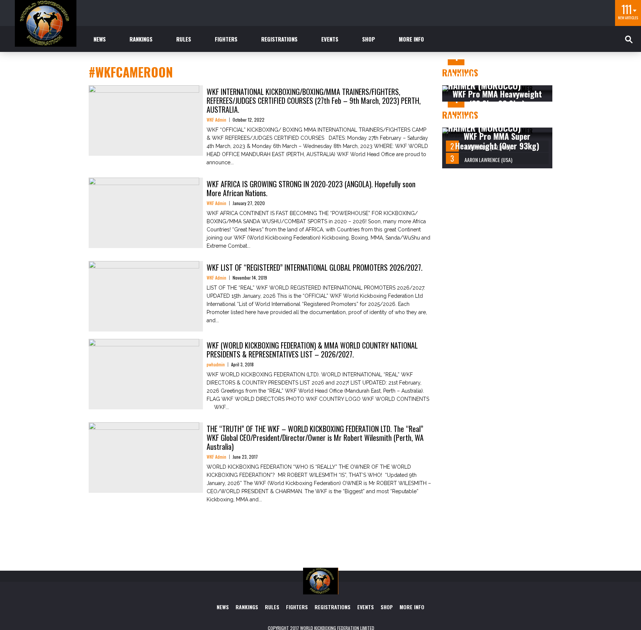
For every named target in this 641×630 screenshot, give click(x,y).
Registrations (279, 39)
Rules (183, 39)
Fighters (226, 39)
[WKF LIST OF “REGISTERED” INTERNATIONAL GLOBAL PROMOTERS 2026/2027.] (144, 294)
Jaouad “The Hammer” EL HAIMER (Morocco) (495, 80)
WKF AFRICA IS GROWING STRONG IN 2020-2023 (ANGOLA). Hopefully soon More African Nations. (311, 188)
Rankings (140, 39)
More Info (411, 39)
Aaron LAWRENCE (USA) (488, 160)
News (99, 39)
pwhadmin (216, 364)
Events (329, 39)
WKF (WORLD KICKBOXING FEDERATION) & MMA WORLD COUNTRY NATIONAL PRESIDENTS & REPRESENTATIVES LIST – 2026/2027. (312, 350)
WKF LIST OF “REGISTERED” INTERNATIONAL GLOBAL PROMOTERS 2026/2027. (315, 267)
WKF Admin (216, 119)
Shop (368, 39)
